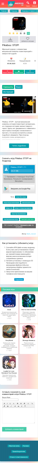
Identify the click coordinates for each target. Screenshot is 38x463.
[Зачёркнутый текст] (13, 403)
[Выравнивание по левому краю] (17, 403)
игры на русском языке (11, 202)
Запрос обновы (7, 71)
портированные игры (11, 219)
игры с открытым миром (23, 208)
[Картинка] (8, 406)
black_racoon (31, 234)
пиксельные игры (28, 202)
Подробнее (19, 279)
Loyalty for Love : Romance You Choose (9, 372)
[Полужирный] (4, 403)
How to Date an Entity (28, 310)
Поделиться (30, 71)
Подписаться (19, 71)
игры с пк (9, 208)
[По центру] (21, 403)
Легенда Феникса (28, 340)
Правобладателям (19, 451)
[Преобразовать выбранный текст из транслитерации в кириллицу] (22, 406)
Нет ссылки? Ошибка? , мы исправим (19, 226)
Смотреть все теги (27, 219)
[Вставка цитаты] (18, 406)
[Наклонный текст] (7, 403)
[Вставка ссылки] (32, 403)
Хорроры (14, 11)
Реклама (26, 446)
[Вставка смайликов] (28, 403)
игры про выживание (19, 214)
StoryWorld (9, 340)
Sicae (9, 310)
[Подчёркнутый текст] (10, 403)
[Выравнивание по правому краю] (24, 403)
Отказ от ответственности (19, 457)
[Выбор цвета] (11, 406)
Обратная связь (14, 446)
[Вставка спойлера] (25, 406)
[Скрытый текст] (15, 406)
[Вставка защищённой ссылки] (4, 406)
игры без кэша (21, 197)
